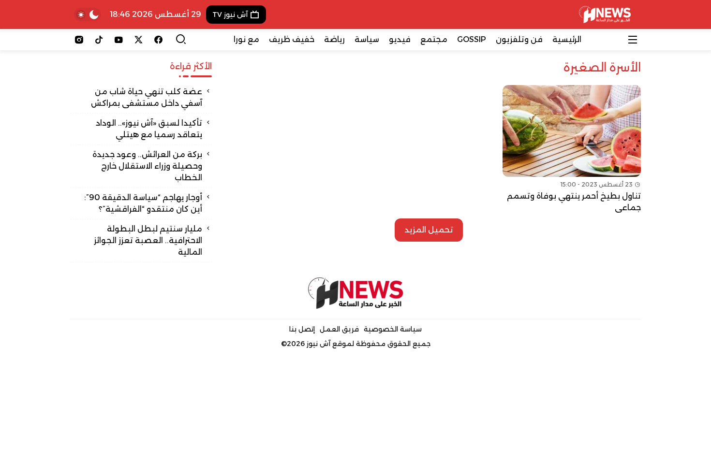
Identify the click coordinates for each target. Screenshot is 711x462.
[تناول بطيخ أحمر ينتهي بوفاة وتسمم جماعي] (572, 149)
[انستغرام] (79, 39)
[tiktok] (99, 39)
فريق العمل (339, 329)
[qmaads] (355, 293)
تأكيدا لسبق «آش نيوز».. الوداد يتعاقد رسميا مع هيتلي (149, 128)
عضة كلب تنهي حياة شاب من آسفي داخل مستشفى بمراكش (146, 97)
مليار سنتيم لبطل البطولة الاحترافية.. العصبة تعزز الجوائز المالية (148, 240)
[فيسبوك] (158, 39)
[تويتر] (139, 39)
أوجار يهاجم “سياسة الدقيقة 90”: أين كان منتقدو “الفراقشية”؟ (143, 203)
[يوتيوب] (119, 39)
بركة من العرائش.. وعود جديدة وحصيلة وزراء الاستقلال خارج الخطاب (147, 166)
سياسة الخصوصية (393, 329)
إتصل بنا (302, 329)
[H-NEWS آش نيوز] (605, 14)
